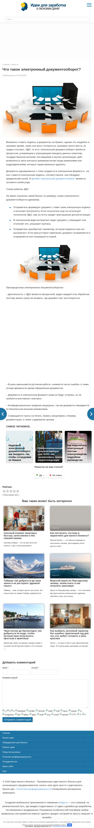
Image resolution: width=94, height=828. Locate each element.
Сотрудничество (9, 762)
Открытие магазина (11, 752)
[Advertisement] (47, 41)
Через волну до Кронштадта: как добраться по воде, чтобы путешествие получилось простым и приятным (23, 635)
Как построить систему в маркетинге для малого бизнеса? (69, 534)
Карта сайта (7, 766)
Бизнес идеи (8, 738)
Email (35, 667)
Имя (5, 667)
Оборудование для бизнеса (14, 742)
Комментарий (10, 677)
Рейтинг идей (8, 747)
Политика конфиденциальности (16, 757)
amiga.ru (63, 802)
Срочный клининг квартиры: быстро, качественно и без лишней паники (20, 535)
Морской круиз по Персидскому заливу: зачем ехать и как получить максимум (69, 583)
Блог (4, 771)
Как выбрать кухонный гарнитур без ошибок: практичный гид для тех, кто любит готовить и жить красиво (69, 635)
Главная (6, 733)
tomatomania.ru (61, 826)
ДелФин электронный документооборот (53, 178)
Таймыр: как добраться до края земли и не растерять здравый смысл (22, 583)
